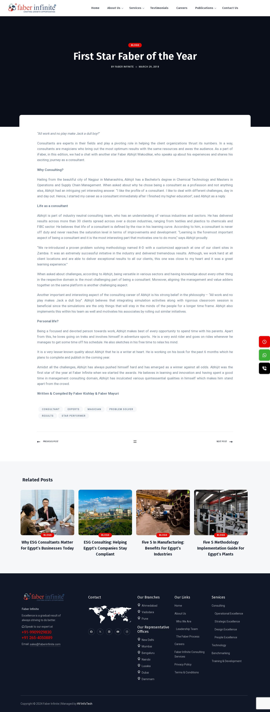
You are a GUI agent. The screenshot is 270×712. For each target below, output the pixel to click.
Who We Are (183, 621)
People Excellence (226, 637)
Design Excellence (226, 629)
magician (94, 409)
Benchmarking (221, 653)
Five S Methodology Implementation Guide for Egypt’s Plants (220, 548)
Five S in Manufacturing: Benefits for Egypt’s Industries (163, 548)
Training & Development (227, 661)
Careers (179, 644)
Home (178, 605)
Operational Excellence (229, 613)
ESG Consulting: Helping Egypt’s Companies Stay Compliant (105, 548)
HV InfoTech (84, 703)
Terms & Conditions (187, 672)
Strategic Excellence (227, 621)
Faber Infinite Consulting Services (190, 654)
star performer (74, 415)
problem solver (121, 409)
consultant (50, 409)
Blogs (135, 45)
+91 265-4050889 (37, 638)
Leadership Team (187, 629)
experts (73, 409)
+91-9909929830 (36, 632)
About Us (180, 613)
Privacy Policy (183, 664)
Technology (219, 645)
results (48, 415)
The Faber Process (187, 636)
